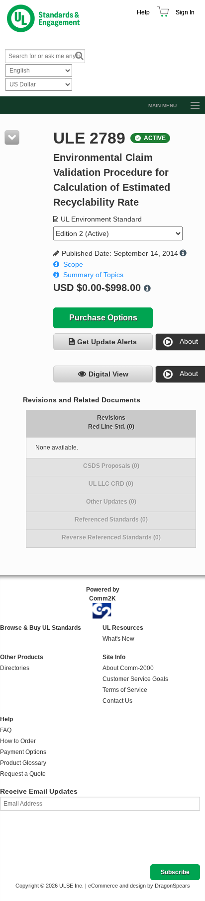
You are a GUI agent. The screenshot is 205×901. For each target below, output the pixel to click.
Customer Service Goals (135, 679)
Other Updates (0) (111, 501)
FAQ (5, 730)
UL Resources (122, 627)
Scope (73, 264)
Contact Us (117, 700)
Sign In (185, 12)
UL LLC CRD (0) (111, 483)
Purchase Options (103, 317)
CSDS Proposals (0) (111, 465)
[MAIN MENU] (190, 105)
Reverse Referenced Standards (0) (111, 537)
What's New (118, 638)
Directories (14, 668)
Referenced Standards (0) (111, 519)
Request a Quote (23, 773)
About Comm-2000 (128, 668)
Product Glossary (23, 762)
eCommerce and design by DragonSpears (139, 886)
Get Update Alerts (107, 342)
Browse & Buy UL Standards (40, 627)
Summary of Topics (93, 275)
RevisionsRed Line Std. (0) (111, 422)
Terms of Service (124, 689)
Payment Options (23, 752)
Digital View (108, 374)
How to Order (18, 741)
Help (143, 12)
